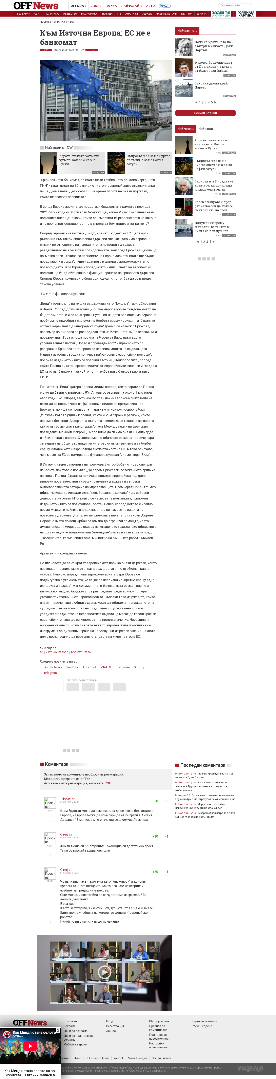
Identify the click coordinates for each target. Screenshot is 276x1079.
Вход (109, 1021)
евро (87, 652)
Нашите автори (166, 13)
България (23, 13)
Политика (52, 13)
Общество (70, 13)
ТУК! (107, 783)
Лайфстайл (131, 6)
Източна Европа (57, 652)
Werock (119, 1058)
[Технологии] (165, 6)
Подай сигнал (161, 1058)
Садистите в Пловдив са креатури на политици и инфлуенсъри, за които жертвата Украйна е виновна (214, 189)
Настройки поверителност (159, 1045)
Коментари (56, 764)
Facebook (89, 667)
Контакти (70, 1021)
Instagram (122, 667)
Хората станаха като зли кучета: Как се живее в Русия (79, 160)
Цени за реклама (75, 1031)
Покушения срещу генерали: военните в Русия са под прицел (212, 227)
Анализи (131, 13)
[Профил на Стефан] (50, 843)
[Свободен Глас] (221, 14)
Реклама (70, 1026)
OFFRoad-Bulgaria (97, 1058)
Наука (111, 6)
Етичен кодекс (202, 1026)
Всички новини (205, 113)
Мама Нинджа (137, 1058)
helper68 (184, 795)
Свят (37, 13)
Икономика (89, 13)
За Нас (111, 1031)
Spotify (138, 667)
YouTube (72, 667)
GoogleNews (52, 667)
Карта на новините (204, 1021)
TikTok (103, 667)
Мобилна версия (75, 1044)
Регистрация (115, 1026)
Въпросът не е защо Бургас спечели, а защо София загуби (148, 160)
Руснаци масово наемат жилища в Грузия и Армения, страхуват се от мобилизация (203, 786)
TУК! (88, 779)
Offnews (78, 6)
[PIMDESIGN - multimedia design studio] (249, 1070)
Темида (107, 13)
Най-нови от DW (59, 147)
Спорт (96, 6)
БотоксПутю (187, 773)
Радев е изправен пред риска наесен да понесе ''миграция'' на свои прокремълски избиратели (214, 210)
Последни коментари (202, 765)
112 (119, 13)
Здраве (147, 13)
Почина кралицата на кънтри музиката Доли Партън (214, 46)
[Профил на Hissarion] (50, 807)
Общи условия (159, 1021)
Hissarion (68, 799)
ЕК (41, 652)
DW (72, 21)
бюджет (76, 652)
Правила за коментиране (158, 1028)
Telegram (50, 672)
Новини (45, 21)
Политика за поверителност (159, 1036)
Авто (150, 6)
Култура (186, 13)
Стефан (66, 834)
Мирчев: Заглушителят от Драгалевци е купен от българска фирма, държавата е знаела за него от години (213, 70)
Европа (201, 13)
